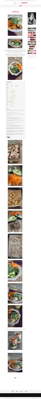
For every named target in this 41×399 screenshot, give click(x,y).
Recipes (22, 0)
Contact (30, 0)
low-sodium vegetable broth (13, 95)
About (24, 0)
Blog (5, 0)
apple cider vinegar (12, 92)
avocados (12, 100)
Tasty (18, 0)
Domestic (13, 0)
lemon (11, 99)
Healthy (10, 84)
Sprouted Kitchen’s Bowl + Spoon (21, 54)
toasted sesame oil (12, 93)
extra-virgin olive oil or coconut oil (14, 96)
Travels (10, 0)
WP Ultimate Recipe (23, 138)
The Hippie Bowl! (15, 12)
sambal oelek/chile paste (13, 91)
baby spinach (13, 98)
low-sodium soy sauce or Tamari (14, 102)
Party (16, 0)
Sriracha (11, 105)
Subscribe (27, 0)
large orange (12, 106)
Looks (8, 0)
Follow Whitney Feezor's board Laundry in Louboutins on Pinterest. (32, 57)
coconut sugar (12, 90)
